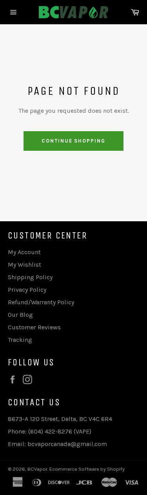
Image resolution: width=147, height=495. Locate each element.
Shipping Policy (30, 277)
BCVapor (37, 469)
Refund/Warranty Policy (41, 302)
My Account (24, 252)
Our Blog (20, 314)
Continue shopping (73, 141)
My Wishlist (24, 264)
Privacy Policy (27, 289)
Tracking (20, 339)
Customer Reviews (34, 327)
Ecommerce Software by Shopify (87, 469)
